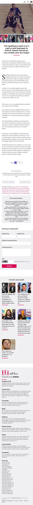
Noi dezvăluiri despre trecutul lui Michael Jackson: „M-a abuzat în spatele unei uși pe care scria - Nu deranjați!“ (16, 219)
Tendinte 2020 (20, 413)
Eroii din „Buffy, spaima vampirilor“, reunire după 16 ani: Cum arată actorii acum (16, 212)
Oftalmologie (11, 421)
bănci (20, 190)
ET (8, 88)
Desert (3, 439)
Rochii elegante (12, 412)
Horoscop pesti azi (6, 488)
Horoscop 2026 (6, 462)
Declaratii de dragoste (7, 386)
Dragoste (4, 383)
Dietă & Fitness (6, 426)
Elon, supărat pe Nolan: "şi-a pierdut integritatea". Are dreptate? (8, 353)
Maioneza (8, 439)
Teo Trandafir (8, 392)
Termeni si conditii (19, 500)
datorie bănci (26, 191)
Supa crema (19, 438)
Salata (21, 436)
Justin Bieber (24, 394)
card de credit (5, 191)
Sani (27, 402)
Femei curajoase (20, 449)
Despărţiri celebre (10, 455)
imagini (27, 188)
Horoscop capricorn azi (8, 482)
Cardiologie (5, 421)
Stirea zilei (14, 454)
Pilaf (12, 439)
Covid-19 (24, 455)
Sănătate (5, 417)
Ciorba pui (25, 439)
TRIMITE (9, 266)
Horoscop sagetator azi (8, 485)
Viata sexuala (15, 383)
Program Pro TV (21, 395)
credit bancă (5, 193)
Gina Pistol (17, 394)
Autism (26, 449)
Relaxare (18, 428)
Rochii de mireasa (18, 410)
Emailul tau (20, 234)
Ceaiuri (8, 418)
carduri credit (19, 191)
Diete (3, 428)
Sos (18, 436)
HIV (25, 421)
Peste (15, 436)
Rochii (5, 402)
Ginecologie (22, 418)
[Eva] (5, 2)
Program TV (13, 395)
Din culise (4, 454)
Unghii (9, 402)
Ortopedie (4, 423)
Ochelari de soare (11, 413)
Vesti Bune (18, 455)
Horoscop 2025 (6, 464)
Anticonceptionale (19, 420)
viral (3, 190)
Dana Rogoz (23, 392)
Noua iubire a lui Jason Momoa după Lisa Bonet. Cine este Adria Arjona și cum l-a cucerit (8, 324)
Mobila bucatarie (6, 446)
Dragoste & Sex (6, 381)
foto (20, 186)
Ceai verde (21, 421)
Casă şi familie (6, 444)
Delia (13, 394)
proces (20, 188)
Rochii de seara (9, 410)
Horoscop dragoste (7, 466)
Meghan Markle (6, 391)
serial (13, 186)
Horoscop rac (5, 472)
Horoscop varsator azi (7, 486)
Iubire (28, 383)
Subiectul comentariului (9, 240)
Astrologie (4, 469)
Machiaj (23, 402)
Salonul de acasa (16, 405)
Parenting (24, 447)
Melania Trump (6, 395)
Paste (8, 436)
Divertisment (6, 389)
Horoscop (5, 461)
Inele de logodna (21, 412)
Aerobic (4, 429)
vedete (17, 186)
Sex (8, 384)
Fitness (7, 428)
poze (24, 188)
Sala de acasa (23, 431)
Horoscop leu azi (6, 489)
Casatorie (4, 384)
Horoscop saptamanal (7, 493)
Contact (3, 502)
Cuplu (24, 383)
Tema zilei (20, 454)
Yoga (22, 428)
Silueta (9, 431)
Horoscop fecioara (6, 473)
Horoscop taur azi (6, 480)
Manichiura (5, 404)
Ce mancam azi (13, 440)
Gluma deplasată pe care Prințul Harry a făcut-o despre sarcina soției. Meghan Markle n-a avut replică (16, 208)
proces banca (18, 193)
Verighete (4, 413)
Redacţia (26, 500)
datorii (6, 190)
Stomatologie (5, 420)
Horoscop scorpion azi (7, 483)
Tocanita (9, 438)
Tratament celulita (6, 405)
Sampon (10, 404)
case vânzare (12, 191)
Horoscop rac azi (6, 476)
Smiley (6, 394)
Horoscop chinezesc (7, 468)
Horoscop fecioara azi (7, 479)
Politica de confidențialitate (7, 500)
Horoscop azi (5, 465)
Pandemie (4, 457)
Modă (3, 409)
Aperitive (25, 438)
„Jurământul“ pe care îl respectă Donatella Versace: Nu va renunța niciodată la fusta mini (16, 215)
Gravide (13, 449)
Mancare (4, 436)
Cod (3, 259)
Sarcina (4, 418)
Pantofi (6, 412)
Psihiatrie (10, 423)
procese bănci (11, 193)
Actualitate (5, 452)
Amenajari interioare (16, 446)
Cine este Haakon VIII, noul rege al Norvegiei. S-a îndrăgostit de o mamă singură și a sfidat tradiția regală (8, 298)
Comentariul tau (7, 247)
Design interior (17, 447)
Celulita (18, 404)
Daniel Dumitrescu (17, 171)
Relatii (21, 383)
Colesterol (11, 420)
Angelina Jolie (16, 392)
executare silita (26, 190)
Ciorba (12, 436)
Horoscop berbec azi (7, 492)
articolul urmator (25, 182)
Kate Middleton (14, 391)
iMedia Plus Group (16, 498)
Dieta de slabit (24, 429)
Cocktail (14, 438)
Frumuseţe (5, 400)
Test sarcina (27, 420)
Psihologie (16, 418)
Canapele (4, 447)
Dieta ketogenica (15, 431)
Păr (3, 402)
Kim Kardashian (23, 391)
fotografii (24, 186)
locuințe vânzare (26, 193)
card (17, 188)
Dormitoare (10, 447)
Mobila (24, 446)
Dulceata (4, 438)
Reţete (4, 435)
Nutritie (18, 429)
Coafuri (19, 402)
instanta (10, 190)
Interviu (9, 454)
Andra (9, 394)
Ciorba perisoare (18, 439)
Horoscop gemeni (6, 475)
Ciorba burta (5, 440)
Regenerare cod (26, 261)
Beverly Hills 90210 (11, 188)
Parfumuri (14, 402)
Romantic (9, 383)
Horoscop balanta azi (7, 490)
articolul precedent (8, 182)
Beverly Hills (16, 190)
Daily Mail (26, 135)
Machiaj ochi (23, 404)
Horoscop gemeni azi (7, 478)
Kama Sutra (12, 384)
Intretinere (26, 428)
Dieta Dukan (12, 428)
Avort (16, 421)
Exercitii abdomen (11, 429)
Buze (14, 404)
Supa (27, 436)
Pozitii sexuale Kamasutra (22, 384)
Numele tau (5, 234)
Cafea (24, 436)
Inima (11, 418)
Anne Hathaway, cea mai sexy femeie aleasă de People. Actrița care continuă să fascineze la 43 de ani (24, 298)
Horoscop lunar (6, 471)
